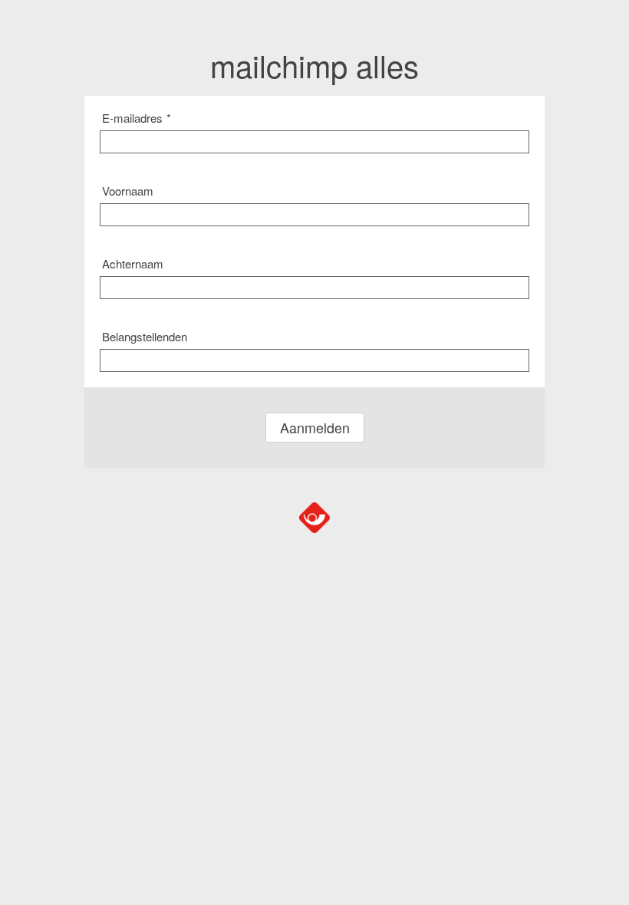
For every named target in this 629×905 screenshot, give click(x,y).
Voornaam (127, 191)
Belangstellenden (144, 336)
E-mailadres (136, 118)
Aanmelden (315, 427)
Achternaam (132, 263)
